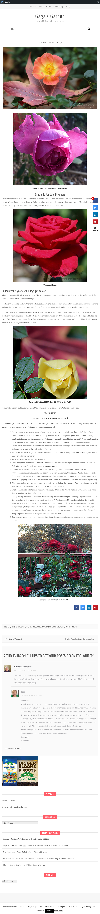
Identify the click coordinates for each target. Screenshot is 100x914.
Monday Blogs (32, 626)
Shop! (68, 6)
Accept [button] (49, 911)
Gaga (59, 43)
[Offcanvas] (11, 29)
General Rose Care (18, 626)
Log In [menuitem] (7, 2)
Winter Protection (71, 626)
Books (48, 6)
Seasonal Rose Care (46, 626)
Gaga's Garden (50, 16)
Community (58, 6)
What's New (59, 626)
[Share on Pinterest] (95, 609)
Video (41, 6)
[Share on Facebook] (76, 609)
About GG (32, 6)
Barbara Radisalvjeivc (22, 667)
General (6, 626)
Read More (58, 910)
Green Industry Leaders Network (14, 807)
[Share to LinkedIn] (89, 609)
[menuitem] (2, 2)
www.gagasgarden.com (21, 473)
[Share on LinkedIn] (95, 216)
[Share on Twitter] (82, 609)
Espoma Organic (8, 800)
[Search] (89, 29)
